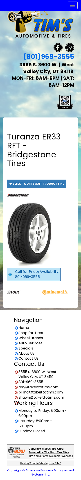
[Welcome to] (40, 22)
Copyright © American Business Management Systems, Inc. (40, 472)
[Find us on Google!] (69, 47)
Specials (25, 348)
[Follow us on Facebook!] (58, 47)
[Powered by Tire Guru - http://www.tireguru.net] (16, 452)
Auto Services (30, 343)
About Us (26, 353)
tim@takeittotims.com (38, 387)
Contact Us (28, 358)
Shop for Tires (30, 332)
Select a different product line (38, 184)
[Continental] (50, 291)
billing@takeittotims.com (40, 392)
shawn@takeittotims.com (41, 397)
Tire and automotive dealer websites (51, 454)
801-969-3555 (30, 382)
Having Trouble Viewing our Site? (40, 463)
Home (23, 327)
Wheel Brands (30, 338)
